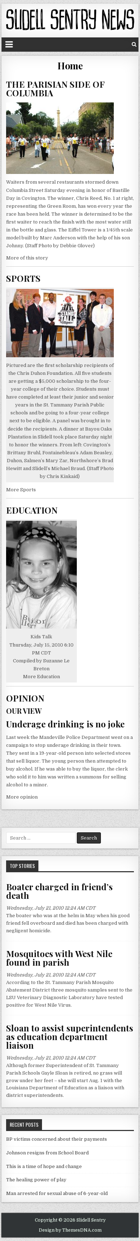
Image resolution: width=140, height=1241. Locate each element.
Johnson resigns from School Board (47, 1152)
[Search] (134, 44)
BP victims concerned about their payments (56, 1139)
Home (70, 65)
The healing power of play (36, 1179)
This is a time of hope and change (44, 1166)
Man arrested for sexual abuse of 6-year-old (57, 1193)
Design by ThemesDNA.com (70, 1230)
